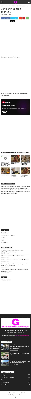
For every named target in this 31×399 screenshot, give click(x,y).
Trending (3, 237)
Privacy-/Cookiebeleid (6, 280)
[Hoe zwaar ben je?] (5, 170)
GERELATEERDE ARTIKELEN (8, 152)
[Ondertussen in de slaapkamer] (15, 158)
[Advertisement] (15, 38)
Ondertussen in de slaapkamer (15, 163)
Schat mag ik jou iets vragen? (25, 176)
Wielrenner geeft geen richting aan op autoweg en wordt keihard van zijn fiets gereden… (14, 264)
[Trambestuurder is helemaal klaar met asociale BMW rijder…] (5, 363)
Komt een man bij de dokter (7, 235)
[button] (28, 2)
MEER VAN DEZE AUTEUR (23, 152)
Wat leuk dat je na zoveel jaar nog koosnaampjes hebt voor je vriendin (5, 164)
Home (6, 392)
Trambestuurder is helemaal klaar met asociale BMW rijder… (15, 259)
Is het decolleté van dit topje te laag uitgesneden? (25, 163)
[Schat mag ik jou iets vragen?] (25, 170)
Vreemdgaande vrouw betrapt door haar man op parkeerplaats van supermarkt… (12, 251)
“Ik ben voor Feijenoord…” (14, 176)
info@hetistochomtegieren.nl (22, 335)
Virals (2, 240)
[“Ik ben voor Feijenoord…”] (15, 170)
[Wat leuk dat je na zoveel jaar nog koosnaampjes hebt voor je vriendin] (5, 158)
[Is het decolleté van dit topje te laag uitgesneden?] (25, 158)
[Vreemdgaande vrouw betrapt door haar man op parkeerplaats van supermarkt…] (5, 347)
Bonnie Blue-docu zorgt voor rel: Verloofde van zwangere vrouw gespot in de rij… (14, 270)
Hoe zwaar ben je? (5, 175)
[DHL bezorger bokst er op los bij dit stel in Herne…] (5, 355)
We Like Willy (4, 242)
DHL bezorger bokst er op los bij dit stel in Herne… (13, 255)
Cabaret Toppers (5, 232)
